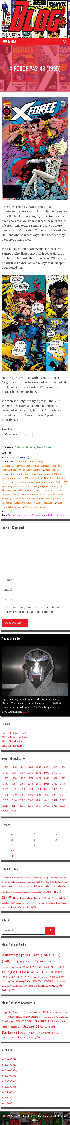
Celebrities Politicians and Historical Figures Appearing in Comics (31, 878)
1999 (14, 795)
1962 (30, 767)
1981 (54, 778)
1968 (14, 772)
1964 (46, 767)
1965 (54, 767)
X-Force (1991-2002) (19, 457)
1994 (30, 789)
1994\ (38, 789)
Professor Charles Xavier (25, 486)
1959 (5, 767)
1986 (30, 783)
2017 (38, 805)
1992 (14, 789)
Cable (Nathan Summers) (37, 465)
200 (22, 795)
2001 (38, 795)
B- (56, 839)
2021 (5, 811)
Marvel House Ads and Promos (29, 898)
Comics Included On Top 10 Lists (39, 886)
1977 (22, 778)
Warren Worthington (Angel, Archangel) (34, 502)
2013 (5, 805)
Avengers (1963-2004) (27, 961)
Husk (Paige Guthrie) (54, 478)
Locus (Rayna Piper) (37, 482)
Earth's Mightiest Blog (21, 1116)
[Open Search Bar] (65, 41)
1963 (38, 767)
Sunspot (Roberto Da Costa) (33, 494)
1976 (14, 778)
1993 (22, 789)
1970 (30, 772)
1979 (38, 778)
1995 (10, 511)
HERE (26, 711)
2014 (14, 805)
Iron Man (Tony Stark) (37, 1021)
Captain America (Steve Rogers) (25, 1012)
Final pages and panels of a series (26, 892)
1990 (62, 783)
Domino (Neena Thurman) (33, 474)
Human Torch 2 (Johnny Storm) (25, 1017)
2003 (54, 795)
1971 (38, 772)
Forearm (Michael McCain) (29, 478)
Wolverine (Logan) (28, 1037)
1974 (62, 772)
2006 (14, 800)
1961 (22, 767)
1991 (5, 789)
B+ (12, 839)
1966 (62, 767)
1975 (5, 778)
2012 (62, 800)
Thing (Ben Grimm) (41, 1033)
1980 (46, 778)
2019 (54, 805)
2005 (5, 800)
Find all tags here (12, 745)
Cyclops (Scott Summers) (30, 470)
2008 (30, 800)
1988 (46, 783)
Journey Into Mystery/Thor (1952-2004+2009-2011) (30, 981)
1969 (22, 772)
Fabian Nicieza (25, 447)
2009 (38, 800)
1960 (14, 767)
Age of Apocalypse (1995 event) (24, 515)
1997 (62, 789)
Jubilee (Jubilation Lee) (14, 482)
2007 (22, 800)
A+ (12, 834)
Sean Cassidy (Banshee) (22, 490)
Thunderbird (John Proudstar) (27, 498)
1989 (54, 783)
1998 (5, 795)
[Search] (50, 931)
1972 (46, 772)
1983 (5, 783)
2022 (14, 811)
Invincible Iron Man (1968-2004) (47, 977)
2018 (46, 805)
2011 (54, 800)
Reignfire (44, 486)
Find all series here (13, 741)
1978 (30, 778)
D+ (12, 850)
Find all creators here (14, 737)
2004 (62, 795)
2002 (46, 795)
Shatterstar (41, 490)
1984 (14, 783)
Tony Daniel (44, 447)
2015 (22, 805)
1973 (54, 772)
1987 (38, 783)
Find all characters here (16, 733)
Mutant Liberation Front (53, 515)
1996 (54, 789)
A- (56, 834)
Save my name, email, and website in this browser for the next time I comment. (32, 609)
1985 (22, 783)
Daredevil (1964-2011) (34, 967)
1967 (5, 772)
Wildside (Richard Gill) (35, 507)
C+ (12, 845)
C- (56, 845)
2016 (30, 805)
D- (56, 850)
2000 (30, 795)
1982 (62, 778)
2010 (46, 800)
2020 (62, 805)
